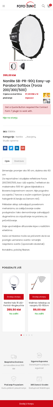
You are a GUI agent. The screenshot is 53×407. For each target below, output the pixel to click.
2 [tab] (23, 335)
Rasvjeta (31, 136)
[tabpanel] (13, 302)
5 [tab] (31, 335)
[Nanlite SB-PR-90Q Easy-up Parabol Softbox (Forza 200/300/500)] (5, 148)
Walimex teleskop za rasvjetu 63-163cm (39, 304)
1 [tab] (21, 335)
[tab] (7, 161)
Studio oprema (10, 140)
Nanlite (19, 136)
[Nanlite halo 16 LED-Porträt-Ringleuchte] (14, 282)
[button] (48, 6)
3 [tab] (26, 335)
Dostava (19, 161)
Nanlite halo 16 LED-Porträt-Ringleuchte (14, 304)
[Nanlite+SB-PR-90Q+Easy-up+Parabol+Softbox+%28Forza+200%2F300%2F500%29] (11, 148)
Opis (7, 161)
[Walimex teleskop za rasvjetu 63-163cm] (39, 282)
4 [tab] (29, 335)
